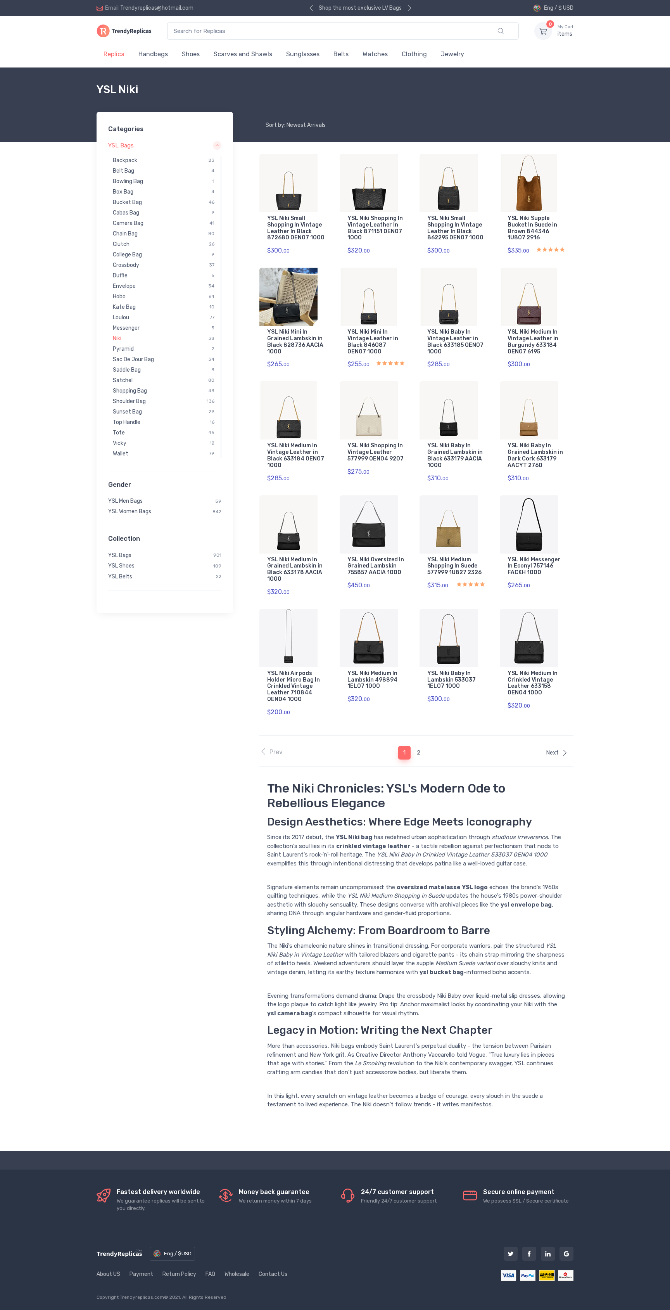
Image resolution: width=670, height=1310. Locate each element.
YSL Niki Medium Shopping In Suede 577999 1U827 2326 (454, 566)
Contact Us (273, 1274)
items (565, 30)
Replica (114, 54)
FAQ (210, 1274)
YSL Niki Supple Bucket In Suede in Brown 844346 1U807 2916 (532, 228)
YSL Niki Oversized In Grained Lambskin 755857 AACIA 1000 (375, 566)
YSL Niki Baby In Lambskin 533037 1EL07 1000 (451, 680)
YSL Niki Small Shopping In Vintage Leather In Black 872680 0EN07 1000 (296, 228)
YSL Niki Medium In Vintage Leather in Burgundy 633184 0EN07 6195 (533, 342)
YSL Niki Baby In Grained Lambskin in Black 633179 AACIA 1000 (455, 455)
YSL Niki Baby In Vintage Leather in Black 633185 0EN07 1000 (455, 342)
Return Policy (179, 1274)
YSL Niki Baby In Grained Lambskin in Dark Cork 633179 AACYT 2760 (535, 455)
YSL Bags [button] (121, 145)
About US (108, 1274)
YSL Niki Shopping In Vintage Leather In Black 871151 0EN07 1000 (375, 228)
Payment (141, 1274)
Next (552, 752)
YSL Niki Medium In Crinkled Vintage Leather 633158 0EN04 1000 (533, 683)
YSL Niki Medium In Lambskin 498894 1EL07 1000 (372, 680)
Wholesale (236, 1274)
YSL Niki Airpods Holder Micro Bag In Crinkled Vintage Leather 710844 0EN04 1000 (293, 686)
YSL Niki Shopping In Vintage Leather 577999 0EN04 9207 (375, 452)
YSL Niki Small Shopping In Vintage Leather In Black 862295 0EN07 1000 (455, 228)
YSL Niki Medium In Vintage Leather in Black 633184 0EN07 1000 (295, 455)
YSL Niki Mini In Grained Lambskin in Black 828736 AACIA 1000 (295, 342)
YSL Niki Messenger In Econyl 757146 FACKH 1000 (534, 566)
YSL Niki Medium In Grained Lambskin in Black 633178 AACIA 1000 (295, 569)
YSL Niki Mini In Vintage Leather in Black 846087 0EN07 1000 (372, 342)
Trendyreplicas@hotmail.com (156, 8)
